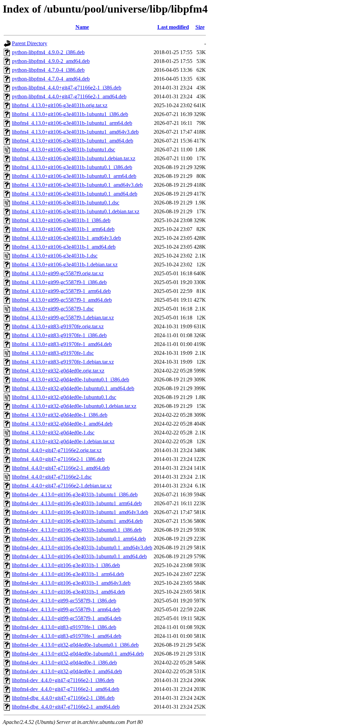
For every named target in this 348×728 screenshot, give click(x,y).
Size (200, 27)
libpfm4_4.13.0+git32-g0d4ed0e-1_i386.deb (59, 415)
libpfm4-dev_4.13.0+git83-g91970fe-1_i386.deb (64, 627)
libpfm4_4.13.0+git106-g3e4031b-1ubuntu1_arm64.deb (72, 123)
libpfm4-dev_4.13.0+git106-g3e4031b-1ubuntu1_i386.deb (75, 494)
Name (82, 27)
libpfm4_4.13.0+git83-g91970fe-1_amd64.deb (62, 344)
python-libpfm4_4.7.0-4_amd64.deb (51, 79)
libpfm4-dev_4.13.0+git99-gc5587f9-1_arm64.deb (66, 609)
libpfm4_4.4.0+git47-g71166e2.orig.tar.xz (57, 450)
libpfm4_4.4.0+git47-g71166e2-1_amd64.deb (61, 468)
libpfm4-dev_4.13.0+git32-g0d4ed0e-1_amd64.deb (67, 671)
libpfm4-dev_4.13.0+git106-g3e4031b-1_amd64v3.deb (71, 583)
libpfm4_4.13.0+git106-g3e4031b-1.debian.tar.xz (65, 264)
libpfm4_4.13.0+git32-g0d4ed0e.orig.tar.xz (58, 371)
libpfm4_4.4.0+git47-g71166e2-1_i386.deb (58, 459)
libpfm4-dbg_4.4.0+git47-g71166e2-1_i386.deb (63, 698)
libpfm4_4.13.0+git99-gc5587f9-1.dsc (53, 309)
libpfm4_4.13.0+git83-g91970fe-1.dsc (53, 353)
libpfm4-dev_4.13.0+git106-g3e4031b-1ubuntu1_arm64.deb (77, 503)
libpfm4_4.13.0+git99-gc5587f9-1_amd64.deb (62, 300)
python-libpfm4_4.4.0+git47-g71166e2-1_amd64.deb (69, 96)
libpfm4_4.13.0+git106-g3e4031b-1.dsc (55, 256)
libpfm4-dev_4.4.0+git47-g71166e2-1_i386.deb (63, 680)
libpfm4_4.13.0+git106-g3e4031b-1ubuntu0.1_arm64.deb (74, 176)
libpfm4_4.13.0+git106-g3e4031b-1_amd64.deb (64, 247)
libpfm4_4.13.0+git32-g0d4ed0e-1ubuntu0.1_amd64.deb (73, 388)
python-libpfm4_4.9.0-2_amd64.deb (51, 61)
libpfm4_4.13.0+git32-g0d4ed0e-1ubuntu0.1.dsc (64, 397)
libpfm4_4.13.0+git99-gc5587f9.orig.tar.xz (58, 273)
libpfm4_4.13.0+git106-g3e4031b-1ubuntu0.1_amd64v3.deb (77, 185)
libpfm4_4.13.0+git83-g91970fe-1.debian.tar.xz (63, 362)
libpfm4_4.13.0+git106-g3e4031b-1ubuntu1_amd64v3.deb (75, 132)
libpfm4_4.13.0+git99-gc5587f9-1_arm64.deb (61, 291)
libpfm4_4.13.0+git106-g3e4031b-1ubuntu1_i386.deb (70, 114)
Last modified (173, 27)
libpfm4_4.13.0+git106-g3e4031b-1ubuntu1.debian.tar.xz (73, 158)
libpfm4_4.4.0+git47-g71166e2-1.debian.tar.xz (62, 486)
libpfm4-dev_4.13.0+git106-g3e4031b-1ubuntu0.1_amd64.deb (79, 556)
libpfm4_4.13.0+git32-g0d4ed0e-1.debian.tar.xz (63, 441)
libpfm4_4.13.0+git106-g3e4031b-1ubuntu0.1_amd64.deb (74, 194)
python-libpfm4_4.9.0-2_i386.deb (48, 52)
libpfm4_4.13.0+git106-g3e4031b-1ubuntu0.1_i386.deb (72, 167)
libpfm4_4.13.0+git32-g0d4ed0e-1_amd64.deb (62, 424)
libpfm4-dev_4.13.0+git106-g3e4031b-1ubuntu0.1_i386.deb (77, 530)
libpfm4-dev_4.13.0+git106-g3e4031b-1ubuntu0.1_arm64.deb (79, 539)
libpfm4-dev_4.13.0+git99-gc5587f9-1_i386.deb (64, 600)
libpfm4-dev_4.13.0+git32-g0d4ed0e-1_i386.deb (64, 662)
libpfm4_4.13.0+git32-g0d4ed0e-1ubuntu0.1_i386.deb (70, 379)
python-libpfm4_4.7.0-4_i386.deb (48, 70)
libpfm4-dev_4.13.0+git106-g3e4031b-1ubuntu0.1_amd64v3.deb (82, 547)
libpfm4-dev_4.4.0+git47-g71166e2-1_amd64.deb (65, 689)
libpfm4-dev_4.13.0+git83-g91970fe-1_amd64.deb (66, 636)
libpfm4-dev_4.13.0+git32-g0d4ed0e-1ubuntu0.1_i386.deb (75, 645)
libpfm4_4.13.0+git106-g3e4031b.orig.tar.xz (59, 105)
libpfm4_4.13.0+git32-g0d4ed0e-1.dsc (53, 432)
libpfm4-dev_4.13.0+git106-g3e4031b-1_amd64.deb (68, 592)
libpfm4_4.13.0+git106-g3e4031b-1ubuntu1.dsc (63, 149)
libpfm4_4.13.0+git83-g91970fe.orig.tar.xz (58, 326)
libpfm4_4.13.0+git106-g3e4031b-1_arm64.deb (63, 229)
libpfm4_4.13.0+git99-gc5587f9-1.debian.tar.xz (63, 317)
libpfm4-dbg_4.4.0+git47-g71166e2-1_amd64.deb (66, 707)
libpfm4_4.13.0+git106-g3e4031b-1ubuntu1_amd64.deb (72, 141)
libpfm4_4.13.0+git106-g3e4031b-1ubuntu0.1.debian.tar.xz (75, 211)
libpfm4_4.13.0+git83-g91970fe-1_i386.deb (59, 335)
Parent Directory (29, 43)
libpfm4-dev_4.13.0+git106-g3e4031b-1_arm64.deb (68, 574)
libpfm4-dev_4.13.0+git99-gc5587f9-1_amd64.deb (66, 618)
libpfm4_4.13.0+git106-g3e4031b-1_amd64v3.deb (66, 238)
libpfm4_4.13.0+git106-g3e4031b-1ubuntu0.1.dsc (65, 202)
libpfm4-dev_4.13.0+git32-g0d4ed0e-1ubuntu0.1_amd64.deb (78, 654)
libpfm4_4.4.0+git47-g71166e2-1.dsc (52, 477)
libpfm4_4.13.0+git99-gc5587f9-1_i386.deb (59, 282)
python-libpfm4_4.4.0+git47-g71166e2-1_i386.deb (66, 87)
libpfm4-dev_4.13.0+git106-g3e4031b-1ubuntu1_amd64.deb (77, 521)
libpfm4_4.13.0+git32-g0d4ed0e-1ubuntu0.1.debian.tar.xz (74, 406)
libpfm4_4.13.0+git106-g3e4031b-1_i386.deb (61, 220)
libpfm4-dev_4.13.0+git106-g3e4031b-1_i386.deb (66, 565)
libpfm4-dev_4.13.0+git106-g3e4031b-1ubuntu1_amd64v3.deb (80, 512)
